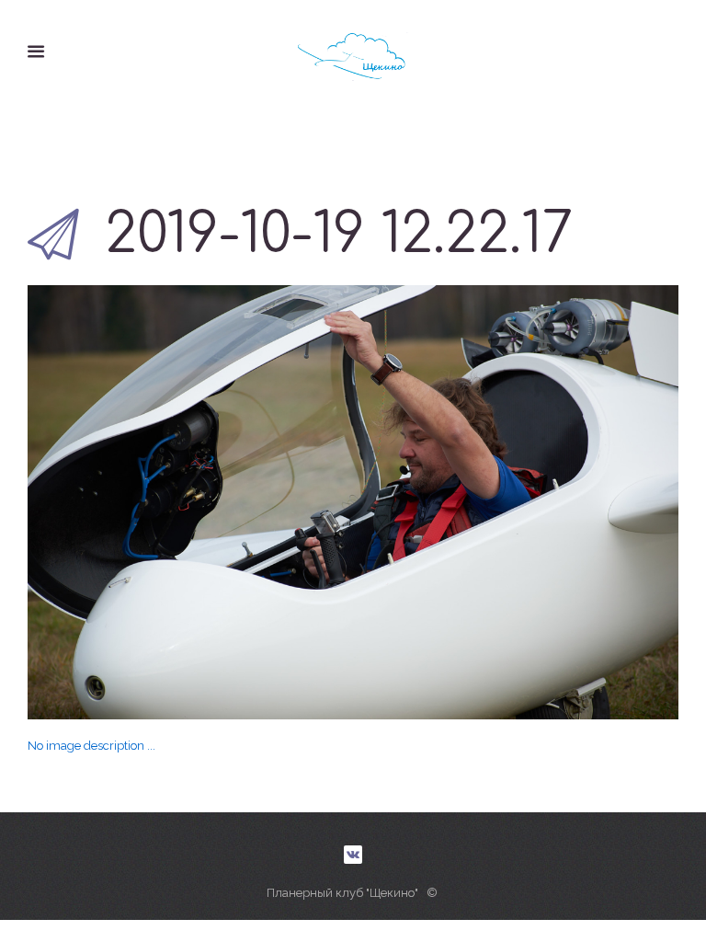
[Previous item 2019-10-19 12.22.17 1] (190, 502)
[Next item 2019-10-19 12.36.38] (515, 502)
